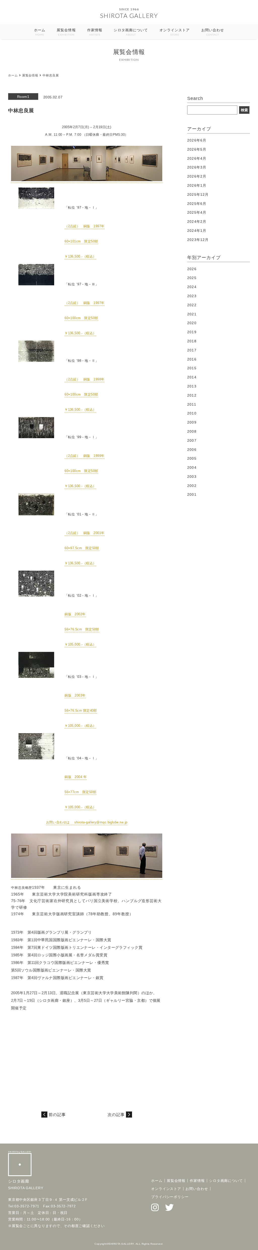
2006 (191, 450)
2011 (191, 404)
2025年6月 (196, 204)
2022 (191, 305)
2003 (191, 477)
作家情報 (94, 32)
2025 (191, 278)
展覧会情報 (66, 32)
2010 (191, 413)
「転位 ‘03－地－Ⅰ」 (81, 677)
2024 (191, 287)
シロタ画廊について (131, 32)
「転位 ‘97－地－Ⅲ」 (81, 284)
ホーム (39, 32)
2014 (191, 377)
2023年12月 (198, 240)
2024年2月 (196, 221)
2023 (191, 296)
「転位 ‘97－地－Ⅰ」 (81, 207)
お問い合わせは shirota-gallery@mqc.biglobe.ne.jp (86, 822)
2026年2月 (196, 176)
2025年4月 (196, 212)
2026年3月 (196, 167)
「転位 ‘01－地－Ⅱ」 (81, 514)
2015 (191, 368)
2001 (191, 494)
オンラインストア (174, 32)
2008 (191, 431)
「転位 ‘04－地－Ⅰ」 (81, 758)
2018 (191, 341)
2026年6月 (196, 140)
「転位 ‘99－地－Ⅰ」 (81, 437)
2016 (191, 359)
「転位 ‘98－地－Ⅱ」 (81, 361)
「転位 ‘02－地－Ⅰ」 (81, 595)
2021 (191, 314)
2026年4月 (196, 158)
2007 (191, 440)
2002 (191, 486)
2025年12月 (198, 194)
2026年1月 (196, 185)
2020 (191, 323)
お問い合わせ (212, 32)
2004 (191, 467)
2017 (191, 350)
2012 (191, 395)
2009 (191, 422)
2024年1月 (196, 231)
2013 (191, 386)
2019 (191, 332)
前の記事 (57, 1115)
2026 (191, 269)
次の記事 (116, 1115)
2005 (191, 458)
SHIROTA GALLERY (129, 15)
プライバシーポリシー (170, 1197)
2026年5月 (196, 149)
